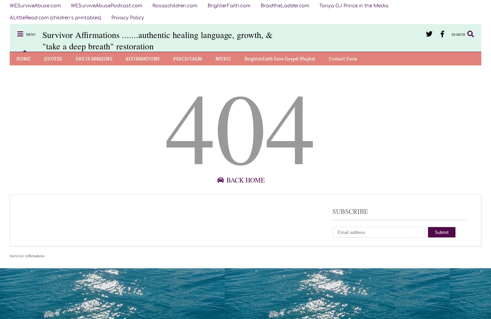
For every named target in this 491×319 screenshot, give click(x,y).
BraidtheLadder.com (285, 5)
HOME (23, 59)
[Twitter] (429, 34)
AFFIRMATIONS (143, 59)
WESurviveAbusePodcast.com (106, 5)
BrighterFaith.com (229, 5)
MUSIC (223, 59)
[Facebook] (442, 34)
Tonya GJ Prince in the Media (353, 5)
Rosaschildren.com (174, 5)
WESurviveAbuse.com (35, 5)
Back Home (245, 180)
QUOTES (53, 59)
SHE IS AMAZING (93, 59)
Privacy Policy (127, 17)
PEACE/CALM (187, 59)
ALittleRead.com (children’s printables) (55, 17)
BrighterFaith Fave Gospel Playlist (279, 59)
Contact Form (343, 59)
